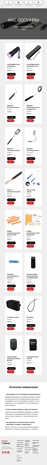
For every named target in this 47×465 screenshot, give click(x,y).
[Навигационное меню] (2, 6)
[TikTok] (28, 2)
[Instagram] (18, 2)
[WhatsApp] (38, 2)
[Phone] (8, 2)
